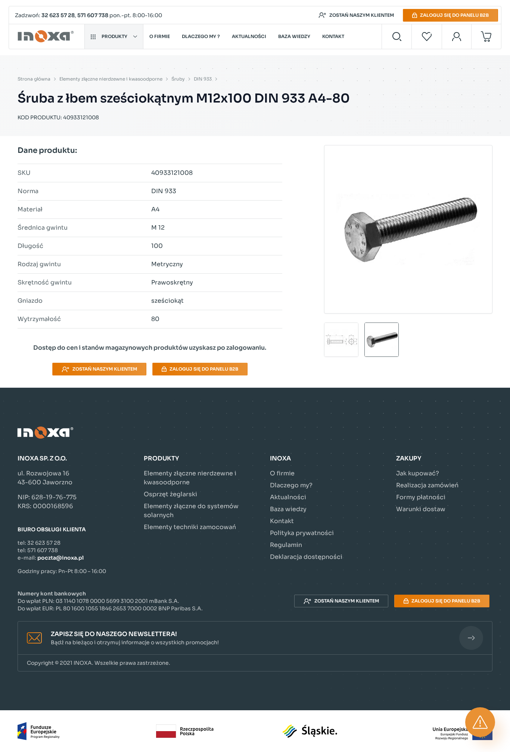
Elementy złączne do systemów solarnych (191, 510)
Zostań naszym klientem (361, 15)
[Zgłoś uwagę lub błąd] (480, 722)
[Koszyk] (486, 36)
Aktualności (249, 36)
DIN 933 (203, 79)
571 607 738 (92, 15)
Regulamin (286, 545)
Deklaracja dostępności (306, 557)
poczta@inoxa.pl (60, 557)
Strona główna (34, 79)
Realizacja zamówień (427, 485)
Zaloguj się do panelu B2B (454, 15)
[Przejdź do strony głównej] (47, 36)
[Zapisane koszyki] (427, 36)
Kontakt (333, 36)
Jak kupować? (417, 473)
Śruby (178, 79)
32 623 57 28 (58, 15)
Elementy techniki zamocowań (190, 527)
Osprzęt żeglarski (170, 494)
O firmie (159, 36)
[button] (255, 638)
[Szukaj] (397, 36)
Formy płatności (420, 497)
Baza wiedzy (294, 36)
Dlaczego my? (291, 485)
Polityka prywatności (302, 533)
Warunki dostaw (420, 509)
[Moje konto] (457, 36)
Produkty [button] (114, 36)
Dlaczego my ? (201, 36)
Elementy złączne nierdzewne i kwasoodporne (110, 79)
